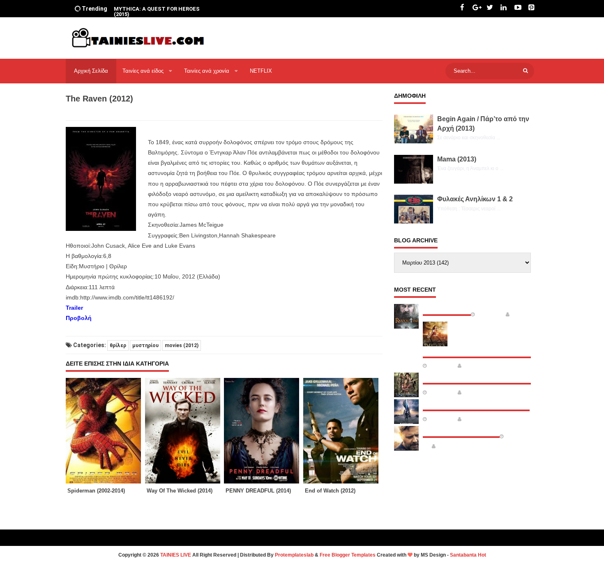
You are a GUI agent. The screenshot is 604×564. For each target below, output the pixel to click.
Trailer (74, 307)
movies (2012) (181, 345)
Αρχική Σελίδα (91, 71)
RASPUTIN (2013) (447, 307)
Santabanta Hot (468, 555)
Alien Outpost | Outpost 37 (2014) (476, 403)
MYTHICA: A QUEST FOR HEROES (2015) (157, 11)
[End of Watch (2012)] (343, 430)
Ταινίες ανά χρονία (207, 71)
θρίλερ (118, 345)
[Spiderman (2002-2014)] (105, 430)
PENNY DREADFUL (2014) (258, 491)
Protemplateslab (294, 555)
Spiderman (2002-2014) (96, 491)
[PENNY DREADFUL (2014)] (263, 430)
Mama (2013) (456, 159)
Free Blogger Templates (348, 555)
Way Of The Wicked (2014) (179, 491)
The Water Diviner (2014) (461, 429)
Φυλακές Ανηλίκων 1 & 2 (475, 199)
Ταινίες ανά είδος (143, 71)
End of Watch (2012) (330, 491)
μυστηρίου (145, 345)
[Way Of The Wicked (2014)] (184, 430)
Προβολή (79, 318)
